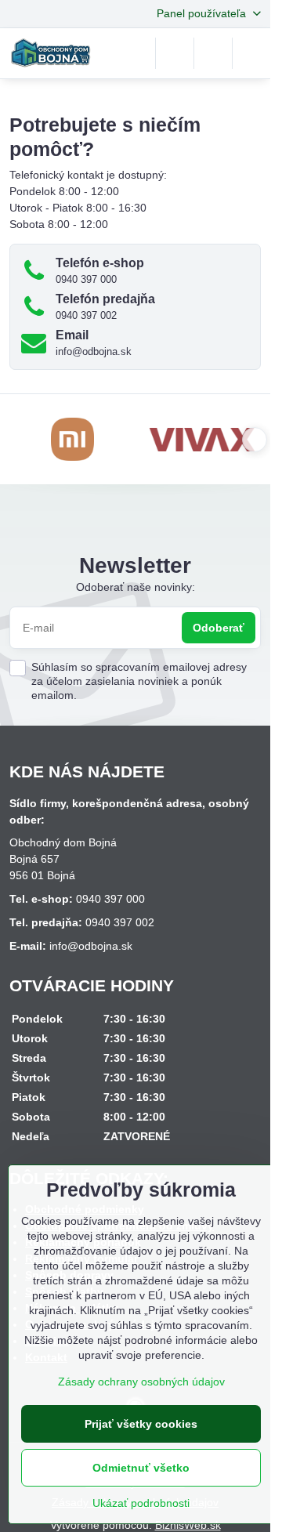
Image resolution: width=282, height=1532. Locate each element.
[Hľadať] (174, 53)
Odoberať (218, 627)
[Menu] (251, 53)
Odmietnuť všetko (141, 1467)
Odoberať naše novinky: (135, 587)
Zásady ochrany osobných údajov (141, 1381)
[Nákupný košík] (213, 53)
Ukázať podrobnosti (141, 1503)
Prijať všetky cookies (141, 1424)
